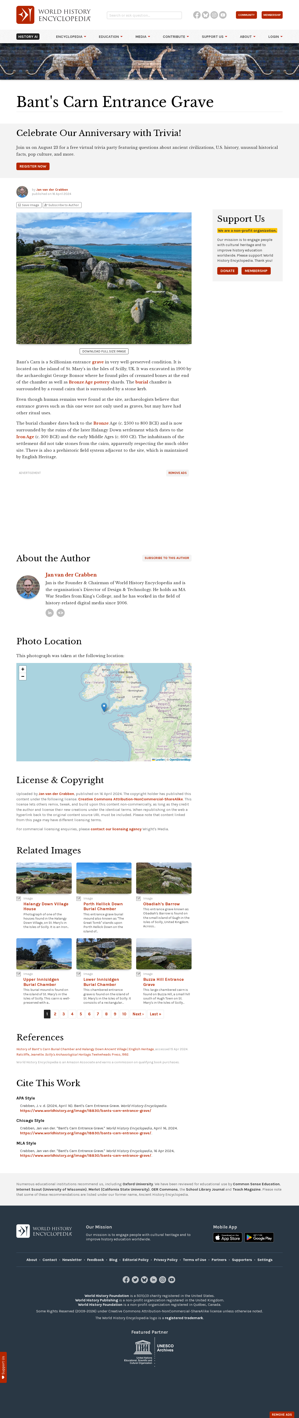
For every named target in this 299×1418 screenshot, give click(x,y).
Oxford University (138, 1184)
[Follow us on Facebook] (127, 1282)
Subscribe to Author (61, 205)
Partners (219, 1259)
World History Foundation (107, 1295)
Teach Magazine (247, 1189)
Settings (265, 1259)
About (246, 36)
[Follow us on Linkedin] (154, 1282)
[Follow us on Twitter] (136, 1282)
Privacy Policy (166, 1259)
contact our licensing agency (116, 829)
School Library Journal (205, 1189)
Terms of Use (194, 1259)
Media (140, 36)
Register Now (33, 166)
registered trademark (184, 1318)
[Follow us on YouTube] (172, 1282)
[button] (104, 707)
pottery (102, 382)
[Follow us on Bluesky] (145, 1282)
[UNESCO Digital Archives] (149, 1352)
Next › (138, 1014)
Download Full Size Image (104, 351)
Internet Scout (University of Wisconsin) (51, 1189)
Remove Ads (177, 473)
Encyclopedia (69, 36)
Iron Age (25, 436)
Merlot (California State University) (119, 1189)
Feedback (95, 1259)
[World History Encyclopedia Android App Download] (259, 1237)
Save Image (28, 205)
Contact (50, 1259)
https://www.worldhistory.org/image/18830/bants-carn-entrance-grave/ (85, 1110)
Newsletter (72, 1259)
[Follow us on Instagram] (163, 1282)
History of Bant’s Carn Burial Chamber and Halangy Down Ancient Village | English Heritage (85, 1049)
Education (109, 36)
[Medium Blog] (61, 613)
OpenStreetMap (180, 759)
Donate (228, 271)
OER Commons (164, 1189)
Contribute (174, 36)
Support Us (213, 36)
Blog (113, 1259)
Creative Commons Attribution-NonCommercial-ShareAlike (130, 799)
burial (141, 382)
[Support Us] (3, 1367)
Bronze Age (81, 382)
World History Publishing (96, 1300)
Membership (256, 271)
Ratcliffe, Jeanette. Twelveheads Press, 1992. (72, 1054)
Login (273, 36)
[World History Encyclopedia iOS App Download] (227, 1237)
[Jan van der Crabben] (50, 613)
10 (124, 1014)
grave (98, 362)
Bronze (101, 423)
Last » (155, 1014)
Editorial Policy (136, 1259)
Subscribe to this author (167, 558)
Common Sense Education (256, 1184)
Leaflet (160, 759)
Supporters (242, 1259)
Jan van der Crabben (52, 190)
